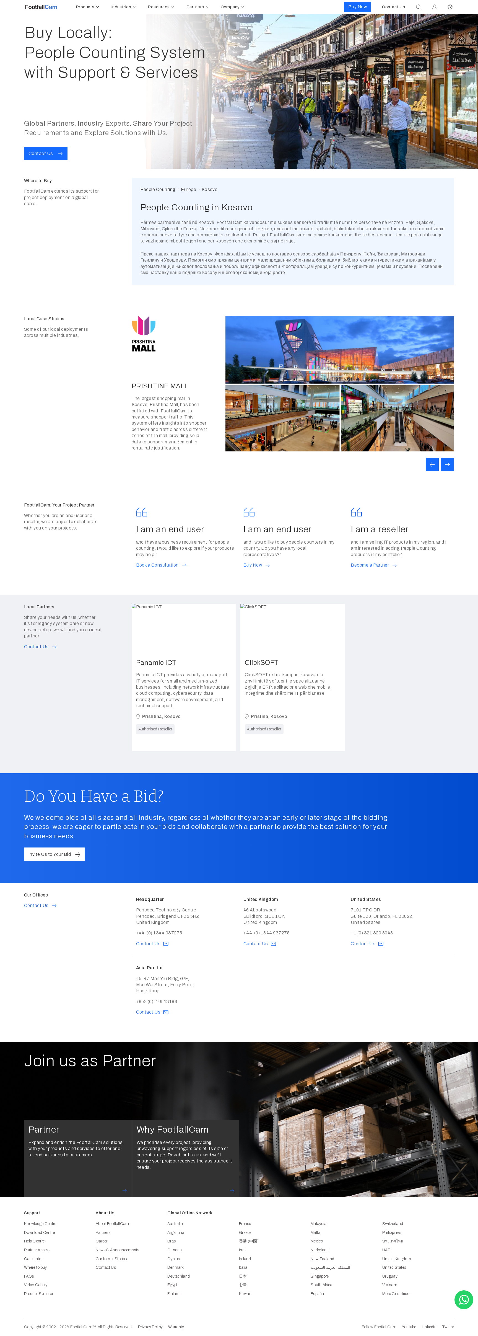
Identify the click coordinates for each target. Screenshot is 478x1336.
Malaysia (318, 1224)
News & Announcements (117, 1250)
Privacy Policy (150, 1327)
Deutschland (178, 1276)
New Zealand (322, 1259)
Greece (245, 1233)
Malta (315, 1233)
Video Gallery (36, 1285)
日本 (243, 1276)
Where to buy (35, 1267)
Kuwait (245, 1294)
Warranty (176, 1327)
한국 (243, 1285)
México (317, 1241)
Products (85, 7)
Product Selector (38, 1294)
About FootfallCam (112, 1224)
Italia (243, 1267)
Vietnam (389, 1285)
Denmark (175, 1267)
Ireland (245, 1259)
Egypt (172, 1285)
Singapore (320, 1276)
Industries (121, 7)
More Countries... (397, 1294)
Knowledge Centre (40, 1224)
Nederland (320, 1250)
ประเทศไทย (392, 1241)
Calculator (33, 1259)
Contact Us (106, 1267)
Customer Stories (111, 1259)
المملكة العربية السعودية (330, 1267)
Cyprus (173, 1259)
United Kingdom (396, 1259)
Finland (174, 1294)
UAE (386, 1250)
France (245, 1224)
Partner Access (37, 1250)
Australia (175, 1224)
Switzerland (392, 1224)
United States (394, 1267)
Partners (195, 7)
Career (102, 1241)
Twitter (448, 1327)
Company (230, 7)
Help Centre (34, 1241)
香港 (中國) (249, 1241)
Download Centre (39, 1233)
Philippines (391, 1233)
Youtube (409, 1327)
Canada (174, 1250)
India (243, 1250)
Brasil (172, 1241)
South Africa (321, 1285)
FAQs (29, 1276)
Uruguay (390, 1276)
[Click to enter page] (434, 7)
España (317, 1294)
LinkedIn (429, 1327)
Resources (159, 7)
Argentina (176, 1233)
